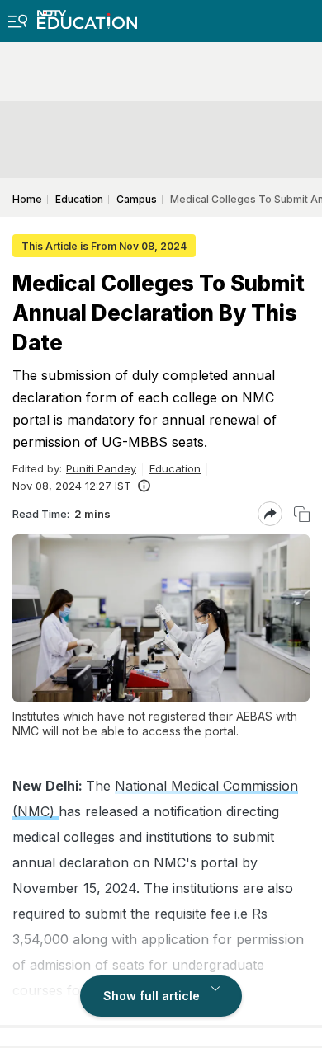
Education (175, 468)
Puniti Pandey (101, 468)
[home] (87, 14)
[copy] (302, 514)
